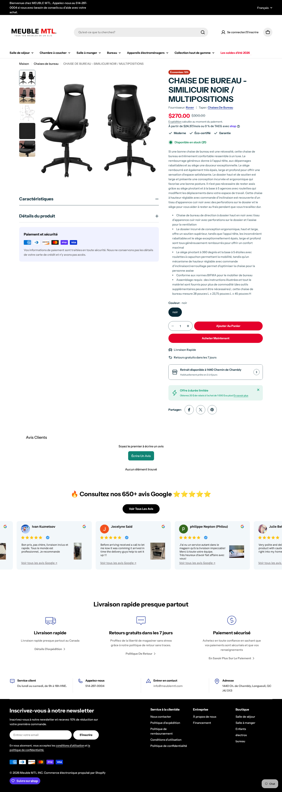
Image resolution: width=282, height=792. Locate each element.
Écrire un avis (141, 456)
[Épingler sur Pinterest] (212, 409)
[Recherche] (202, 32)
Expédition (174, 121)
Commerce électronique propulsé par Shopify (75, 773)
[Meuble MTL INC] (114, 545)
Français (263, 7)
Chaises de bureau (46, 64)
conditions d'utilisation (70, 745)
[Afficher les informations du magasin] (256, 372)
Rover (190, 107)
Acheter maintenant (215, 338)
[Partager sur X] (200, 409)
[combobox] (141, 32)
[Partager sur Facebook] (189, 409)
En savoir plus (241, 395)
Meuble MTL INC (31, 773)
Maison (24, 64)
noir (175, 312)
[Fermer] (258, 389)
